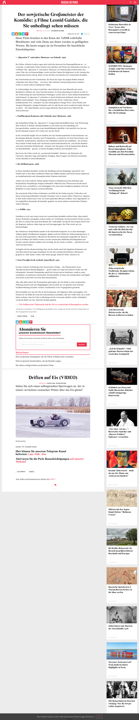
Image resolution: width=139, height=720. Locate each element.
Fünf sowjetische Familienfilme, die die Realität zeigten (38, 361)
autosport (21, 472)
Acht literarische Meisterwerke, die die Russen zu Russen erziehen (120, 312)
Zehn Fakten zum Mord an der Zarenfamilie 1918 (120, 627)
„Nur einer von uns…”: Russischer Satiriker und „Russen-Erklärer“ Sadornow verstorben (119, 433)
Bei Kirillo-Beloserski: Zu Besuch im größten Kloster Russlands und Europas (120, 551)
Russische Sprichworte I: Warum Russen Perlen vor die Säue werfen (120, 590)
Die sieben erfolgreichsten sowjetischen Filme (35, 365)
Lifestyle (42, 383)
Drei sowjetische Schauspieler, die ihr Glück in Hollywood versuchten (44, 357)
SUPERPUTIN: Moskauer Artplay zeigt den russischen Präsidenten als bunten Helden (121, 70)
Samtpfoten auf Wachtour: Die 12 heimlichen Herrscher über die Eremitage (121, 110)
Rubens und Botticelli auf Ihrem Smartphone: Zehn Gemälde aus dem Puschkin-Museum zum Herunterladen (121, 150)
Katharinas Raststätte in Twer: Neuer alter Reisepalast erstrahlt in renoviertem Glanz (119, 29)
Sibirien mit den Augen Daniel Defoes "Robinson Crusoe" (119, 512)
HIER (52, 479)
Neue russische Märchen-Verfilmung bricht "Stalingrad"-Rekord (120, 190)
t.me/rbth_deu (37, 454)
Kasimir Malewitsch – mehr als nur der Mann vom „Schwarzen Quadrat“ (121, 473)
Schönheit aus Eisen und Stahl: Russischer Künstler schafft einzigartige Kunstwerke (120, 392)
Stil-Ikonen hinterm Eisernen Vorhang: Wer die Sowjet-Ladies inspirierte (121, 703)
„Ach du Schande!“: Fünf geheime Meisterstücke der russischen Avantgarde (120, 351)
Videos (31, 472)
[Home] (4, 2)
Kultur (39, 30)
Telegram (86, 34)
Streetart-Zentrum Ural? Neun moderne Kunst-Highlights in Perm (119, 665)
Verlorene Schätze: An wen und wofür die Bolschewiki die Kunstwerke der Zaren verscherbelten (120, 231)
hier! (83, 717)
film (32, 316)
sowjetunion (22, 316)
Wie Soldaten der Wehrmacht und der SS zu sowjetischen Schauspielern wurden (53, 305)
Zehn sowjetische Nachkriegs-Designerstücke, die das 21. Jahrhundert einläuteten (121, 272)
